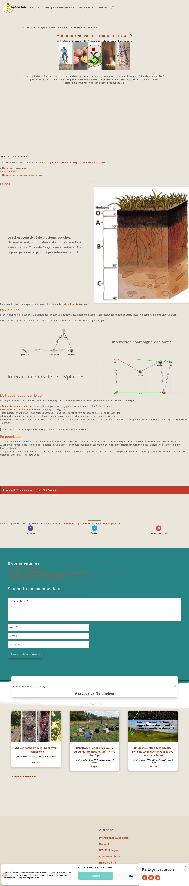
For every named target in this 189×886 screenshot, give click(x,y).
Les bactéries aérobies (14, 409)
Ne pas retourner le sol (14, 168)
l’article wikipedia (68, 304)
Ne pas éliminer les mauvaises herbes (22, 174)
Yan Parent (65, 41)
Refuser (131, 875)
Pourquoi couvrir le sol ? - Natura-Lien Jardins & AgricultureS (37, 575)
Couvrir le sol (9, 171)
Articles (103, 7)
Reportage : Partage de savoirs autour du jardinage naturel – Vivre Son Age (94, 751)
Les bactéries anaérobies (15, 406)
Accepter (95, 875)
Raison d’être (107, 862)
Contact (104, 844)
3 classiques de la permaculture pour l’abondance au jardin (73, 162)
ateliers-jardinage (111, 523)
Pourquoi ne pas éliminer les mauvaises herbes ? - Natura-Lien (38, 578)
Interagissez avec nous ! (114, 837)
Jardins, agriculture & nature (103, 41)
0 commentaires (125, 41)
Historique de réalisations (57, 7)
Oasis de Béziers (86, 7)
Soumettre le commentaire (25, 653)
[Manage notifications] (4, 875)
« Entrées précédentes (23, 776)
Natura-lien (82, 760)
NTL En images (108, 850)
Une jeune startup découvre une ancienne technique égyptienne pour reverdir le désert (152, 751)
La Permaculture (109, 856)
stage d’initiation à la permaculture (74, 523)
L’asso (33, 7)
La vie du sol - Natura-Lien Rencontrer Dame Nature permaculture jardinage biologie (48, 572)
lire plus (36, 762)
